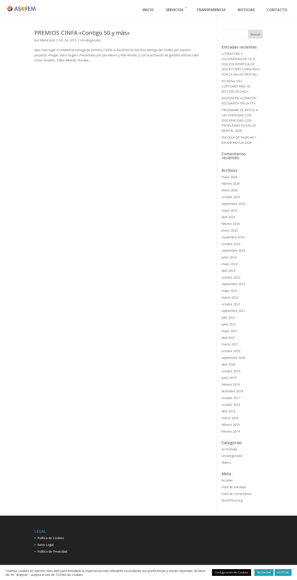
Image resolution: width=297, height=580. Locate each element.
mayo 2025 (229, 210)
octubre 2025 (231, 197)
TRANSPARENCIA (211, 9)
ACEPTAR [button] (283, 572)
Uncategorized (90, 40)
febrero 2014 (231, 431)
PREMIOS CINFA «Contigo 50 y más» (82, 33)
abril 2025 (228, 217)
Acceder (227, 480)
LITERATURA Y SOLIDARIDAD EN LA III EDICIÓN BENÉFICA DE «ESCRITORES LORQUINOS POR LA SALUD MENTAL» (241, 64)
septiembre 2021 (233, 311)
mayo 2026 (229, 177)
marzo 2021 (230, 344)
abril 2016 (228, 411)
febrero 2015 (231, 425)
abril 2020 (228, 364)
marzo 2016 (230, 418)
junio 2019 (229, 378)
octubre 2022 (231, 277)
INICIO (148, 9)
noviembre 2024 (233, 237)
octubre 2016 (231, 405)
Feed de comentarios (237, 494)
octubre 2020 (231, 351)
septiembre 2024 (233, 250)
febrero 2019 (231, 384)
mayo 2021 (229, 331)
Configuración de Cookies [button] (232, 572)
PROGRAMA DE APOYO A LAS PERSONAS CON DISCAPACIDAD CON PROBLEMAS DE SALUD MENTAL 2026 (240, 120)
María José (47, 40)
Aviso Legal (45, 545)
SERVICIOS (174, 9)
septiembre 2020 (233, 358)
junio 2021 (229, 324)
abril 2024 (228, 271)
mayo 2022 (229, 291)
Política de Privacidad (52, 551)
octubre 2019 (231, 371)
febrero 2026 (231, 183)
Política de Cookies (50, 538)
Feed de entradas (234, 487)
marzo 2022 (230, 297)
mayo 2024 (229, 264)
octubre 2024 (231, 244)
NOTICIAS (246, 9)
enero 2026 (230, 190)
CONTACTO (277, 9)
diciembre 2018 (232, 391)
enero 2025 (230, 230)
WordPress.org (232, 500)
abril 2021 (228, 338)
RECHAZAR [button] (264, 572)
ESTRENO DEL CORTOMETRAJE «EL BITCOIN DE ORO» (236, 86)
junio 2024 (229, 257)
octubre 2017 (231, 398)
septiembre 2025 (233, 204)
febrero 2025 (231, 224)
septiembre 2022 (233, 284)
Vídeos (226, 462)
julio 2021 (228, 317)
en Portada (229, 449)
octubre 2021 (231, 304)
